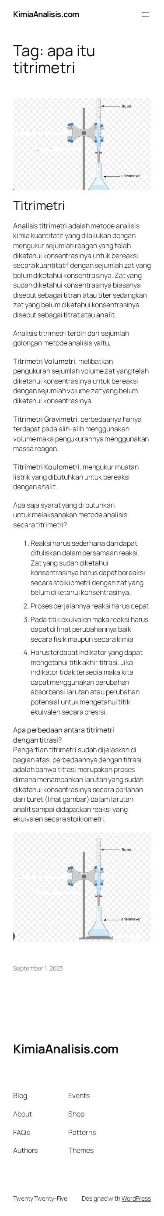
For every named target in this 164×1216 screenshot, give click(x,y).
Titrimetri (39, 206)
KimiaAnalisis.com (46, 14)
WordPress (136, 1198)
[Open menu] (145, 14)
